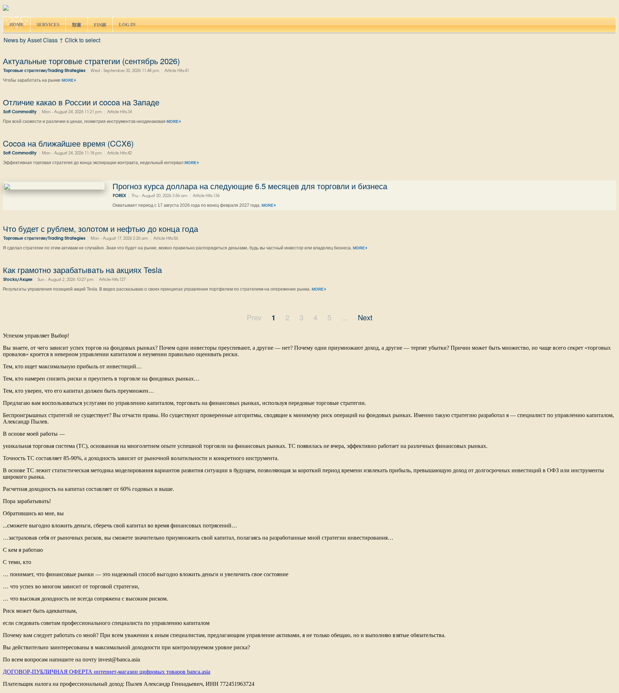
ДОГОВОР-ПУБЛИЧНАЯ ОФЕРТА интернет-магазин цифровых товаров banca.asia (106, 672)
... (344, 317)
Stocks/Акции (17, 280)
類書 (76, 25)
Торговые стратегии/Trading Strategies (44, 71)
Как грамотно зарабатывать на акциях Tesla (82, 269)
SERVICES (48, 24)
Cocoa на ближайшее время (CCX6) (68, 143)
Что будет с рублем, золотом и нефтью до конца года (100, 228)
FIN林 (100, 25)
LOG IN (127, 24)
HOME (16, 24)
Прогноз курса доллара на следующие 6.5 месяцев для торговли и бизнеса (249, 185)
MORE (68, 80)
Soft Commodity (20, 112)
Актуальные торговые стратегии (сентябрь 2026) (91, 60)
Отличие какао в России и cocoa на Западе (81, 101)
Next (365, 317)
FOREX (119, 196)
